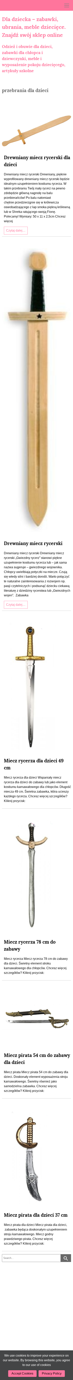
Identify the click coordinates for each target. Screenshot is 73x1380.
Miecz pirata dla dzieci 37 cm (36, 1215)
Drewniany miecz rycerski (33, 543)
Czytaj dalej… (16, 230)
